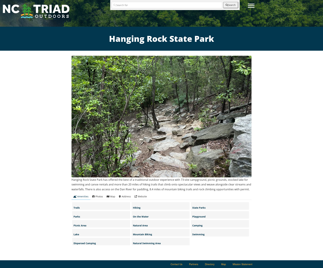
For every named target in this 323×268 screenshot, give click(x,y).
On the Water (141, 216)
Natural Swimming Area (147, 243)
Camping (197, 225)
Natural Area (140, 225)
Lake (76, 234)
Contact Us (176, 264)
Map (223, 264)
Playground (199, 216)
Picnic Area (80, 225)
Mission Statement (242, 264)
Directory (209, 264)
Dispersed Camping (85, 243)
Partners (193, 264)
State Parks (199, 207)
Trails (77, 207)
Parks (77, 216)
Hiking (136, 207)
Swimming (198, 234)
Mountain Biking (142, 234)
